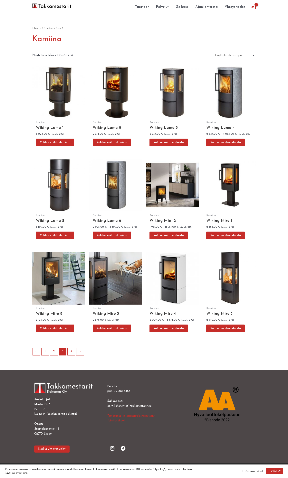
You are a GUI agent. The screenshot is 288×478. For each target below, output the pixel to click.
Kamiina (48, 28)
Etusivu (36, 28)
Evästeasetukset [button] (252, 471)
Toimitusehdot (116, 420)
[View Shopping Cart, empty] (252, 7)
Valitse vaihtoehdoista (55, 142)
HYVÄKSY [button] (275, 471)
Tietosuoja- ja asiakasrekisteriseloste (131, 416)
